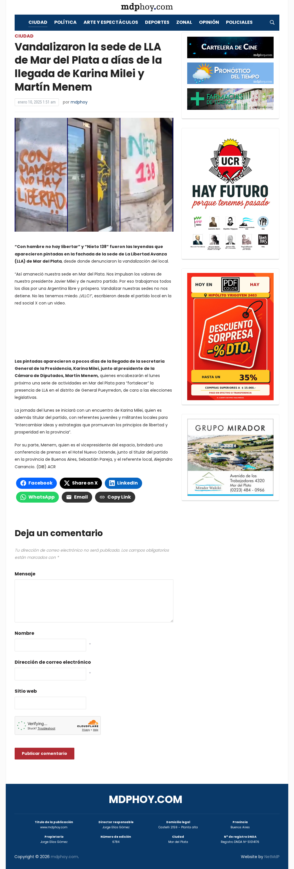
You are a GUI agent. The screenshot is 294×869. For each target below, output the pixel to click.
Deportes (157, 22)
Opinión (209, 22)
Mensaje (25, 574)
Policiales (239, 22)
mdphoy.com (145, 799)
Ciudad (37, 22)
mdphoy (79, 102)
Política (65, 22)
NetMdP (272, 857)
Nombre (24, 633)
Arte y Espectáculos (111, 22)
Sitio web (26, 691)
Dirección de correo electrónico (53, 662)
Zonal (184, 22)
